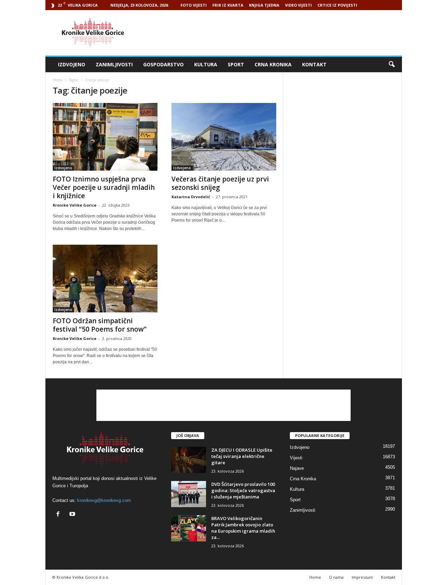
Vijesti (296, 457)
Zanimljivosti (114, 64)
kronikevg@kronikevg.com (104, 500)
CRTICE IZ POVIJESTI (337, 5)
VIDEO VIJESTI (298, 5)
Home (57, 79)
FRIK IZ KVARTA (227, 5)
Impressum (362, 577)
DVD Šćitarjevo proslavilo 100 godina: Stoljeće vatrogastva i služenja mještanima (243, 490)
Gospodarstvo (163, 64)
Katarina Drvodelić (190, 196)
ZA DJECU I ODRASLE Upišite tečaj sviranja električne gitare (241, 456)
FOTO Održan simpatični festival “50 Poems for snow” (100, 325)
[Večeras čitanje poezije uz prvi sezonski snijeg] (223, 137)
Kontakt (314, 64)
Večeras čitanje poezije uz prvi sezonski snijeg (220, 183)
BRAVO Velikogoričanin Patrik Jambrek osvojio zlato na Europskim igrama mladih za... (243, 527)
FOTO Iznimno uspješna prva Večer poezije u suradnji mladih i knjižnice (104, 187)
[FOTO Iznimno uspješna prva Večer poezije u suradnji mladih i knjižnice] (105, 137)
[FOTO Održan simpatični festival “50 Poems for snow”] (105, 278)
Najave (297, 468)
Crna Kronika (273, 64)
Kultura (205, 64)
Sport (236, 64)
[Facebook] (59, 514)
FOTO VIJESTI (194, 5)
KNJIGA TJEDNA (264, 5)
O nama (336, 577)
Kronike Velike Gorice (74, 205)
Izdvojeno (71, 64)
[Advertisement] (275, 33)
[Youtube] (73, 514)
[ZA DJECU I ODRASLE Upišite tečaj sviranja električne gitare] (188, 460)
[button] (391, 64)
